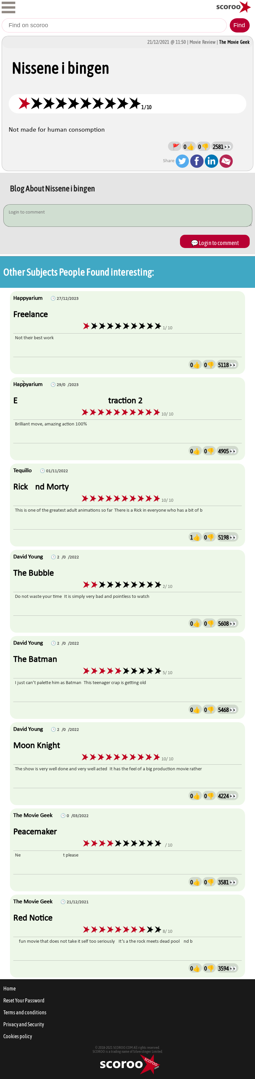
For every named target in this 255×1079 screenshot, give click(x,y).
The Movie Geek (234, 42)
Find (239, 25)
